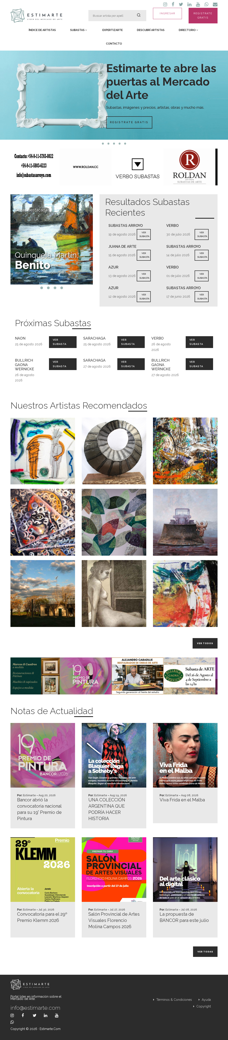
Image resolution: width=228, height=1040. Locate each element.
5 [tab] (125, 144)
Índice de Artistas (42, 30)
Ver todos (205, 643)
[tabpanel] (114, 95)
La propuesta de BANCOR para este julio (184, 917)
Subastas (77, 30)
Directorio (187, 30)
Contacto (114, 43)
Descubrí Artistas (151, 30)
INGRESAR (167, 13)
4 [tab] (120, 144)
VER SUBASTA (144, 234)
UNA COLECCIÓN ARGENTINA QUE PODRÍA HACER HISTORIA (106, 809)
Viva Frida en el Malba (182, 800)
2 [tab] (109, 144)
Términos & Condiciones (173, 999)
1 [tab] (103, 144)
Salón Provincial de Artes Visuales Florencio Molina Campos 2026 (114, 920)
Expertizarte (112, 30)
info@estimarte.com (35, 1008)
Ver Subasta (59, 342)
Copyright (203, 1006)
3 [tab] (114, 144)
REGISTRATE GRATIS (202, 15)
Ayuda (206, 999)
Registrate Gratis (129, 122)
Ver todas (205, 951)
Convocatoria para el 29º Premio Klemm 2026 (42, 917)
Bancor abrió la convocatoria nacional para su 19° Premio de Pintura (39, 809)
